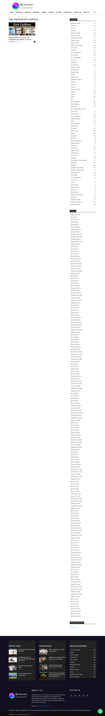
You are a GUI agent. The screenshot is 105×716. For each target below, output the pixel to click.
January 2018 (74, 467)
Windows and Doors (76, 202)
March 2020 (74, 403)
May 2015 (73, 545)
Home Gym (74, 106)
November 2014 (75, 560)
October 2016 (74, 503)
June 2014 (73, 572)
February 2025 (74, 258)
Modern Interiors (75, 143)
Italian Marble (74, 126)
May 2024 (73, 281)
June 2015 (73, 542)
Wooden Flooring (75, 204)
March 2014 (74, 579)
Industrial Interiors (75, 118)
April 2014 (73, 577)
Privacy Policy (33, 714)
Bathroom (19, 12)
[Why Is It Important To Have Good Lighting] (43, 651)
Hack (72, 99)
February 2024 (74, 288)
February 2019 (74, 435)
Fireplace (73, 82)
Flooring (73, 87)
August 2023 (74, 303)
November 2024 (75, 266)
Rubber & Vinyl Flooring (77, 170)
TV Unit (73, 182)
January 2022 (74, 349)
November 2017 (75, 471)
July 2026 (73, 217)
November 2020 (75, 383)
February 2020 (74, 405)
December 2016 (75, 498)
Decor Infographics (76, 57)
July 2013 (73, 599)
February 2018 (74, 464)
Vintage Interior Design (77, 194)
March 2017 (74, 491)
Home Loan (74, 111)
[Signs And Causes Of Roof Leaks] (13, 668)
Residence (73, 165)
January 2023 (74, 320)
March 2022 (74, 344)
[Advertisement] (66, 6)
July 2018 (73, 452)
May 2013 (73, 604)
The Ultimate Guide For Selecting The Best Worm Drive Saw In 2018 (26, 659)
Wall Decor (74, 197)
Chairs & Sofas (75, 43)
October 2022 (74, 327)
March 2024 (74, 285)
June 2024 (73, 278)
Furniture (36, 12)
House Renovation (76, 116)
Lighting (73, 133)
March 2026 (74, 227)
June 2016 (73, 513)
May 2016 (73, 515)
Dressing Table (75, 69)
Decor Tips (74, 60)
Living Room (67, 12)
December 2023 (75, 293)
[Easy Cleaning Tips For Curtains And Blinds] (13, 651)
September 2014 (75, 564)
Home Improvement (76, 109)
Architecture (74, 25)
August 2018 (74, 449)
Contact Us (77, 12)
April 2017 (73, 489)
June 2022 (73, 337)
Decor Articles (74, 55)
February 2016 (74, 523)
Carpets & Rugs (75, 40)
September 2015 (75, 535)
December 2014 (75, 557)
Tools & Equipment (76, 177)
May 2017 (73, 486)
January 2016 (74, 525)
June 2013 (73, 601)
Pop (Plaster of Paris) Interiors (79, 160)
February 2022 (74, 347)
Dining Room (74, 62)
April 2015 (73, 547)
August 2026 (74, 214)
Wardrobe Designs (76, 199)
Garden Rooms (74, 627)
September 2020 (75, 388)
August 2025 (74, 244)
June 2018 (73, 454)
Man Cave (73, 138)
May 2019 (73, 427)
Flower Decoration (76, 89)
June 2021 (73, 366)
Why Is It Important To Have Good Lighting (56, 650)
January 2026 (74, 232)
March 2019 (74, 432)
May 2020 (73, 398)
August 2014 (74, 567)
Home (11, 12)
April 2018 (73, 459)
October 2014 (74, 562)
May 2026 (73, 222)
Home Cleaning (75, 104)
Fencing (73, 74)
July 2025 (73, 246)
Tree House (74, 180)
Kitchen (58, 12)
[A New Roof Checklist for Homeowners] (13, 675)
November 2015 (75, 530)
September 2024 (75, 271)
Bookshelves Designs (76, 38)
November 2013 (75, 589)
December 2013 (75, 586)
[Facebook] (71, 695)
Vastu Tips (73, 189)
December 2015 (75, 528)
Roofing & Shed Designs (77, 167)
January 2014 (74, 584)
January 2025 (74, 261)
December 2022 (75, 322)
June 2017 (73, 484)
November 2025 (75, 236)
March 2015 (74, 550)
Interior (51, 12)
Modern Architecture (76, 140)
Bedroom (28, 12)
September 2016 (75, 506)
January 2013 (74, 613)
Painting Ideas (74, 153)
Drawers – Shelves (76, 67)
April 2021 (73, 371)
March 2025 (74, 256)
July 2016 (73, 511)
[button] (94, 12)
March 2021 (74, 374)
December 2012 (75, 616)
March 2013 (74, 609)
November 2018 (75, 442)
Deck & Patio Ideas (76, 52)
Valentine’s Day (75, 187)
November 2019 (75, 413)
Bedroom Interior (75, 35)
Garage (73, 94)
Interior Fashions (75, 123)
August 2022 (74, 332)
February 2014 (74, 582)
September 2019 (75, 418)
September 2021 (75, 359)
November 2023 (75, 295)
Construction (74, 47)
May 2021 (73, 369)
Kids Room (74, 128)
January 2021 (74, 378)
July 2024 (73, 276)
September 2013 (75, 594)
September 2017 (75, 476)
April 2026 (73, 224)
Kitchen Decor (74, 131)
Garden (44, 12)
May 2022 (73, 339)
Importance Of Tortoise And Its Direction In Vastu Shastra (57, 658)
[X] (87, 695)
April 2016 (73, 518)
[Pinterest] (83, 695)
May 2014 (73, 574)
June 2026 (73, 219)
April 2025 (73, 254)
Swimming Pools (75, 172)
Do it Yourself (74, 65)
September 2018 (75, 447)
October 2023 (74, 298)
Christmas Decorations (77, 45)
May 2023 (73, 310)
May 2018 (73, 457)
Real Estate (74, 163)
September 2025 (75, 241)
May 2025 (73, 251)
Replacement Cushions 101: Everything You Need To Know (20, 38)
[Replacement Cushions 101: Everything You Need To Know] (22, 28)
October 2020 (74, 386)
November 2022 (75, 325)
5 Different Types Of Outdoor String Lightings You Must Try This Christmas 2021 (57, 674)
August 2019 (74, 420)
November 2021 (75, 354)
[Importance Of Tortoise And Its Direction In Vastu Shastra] (43, 659)
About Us (86, 12)
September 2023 (75, 300)
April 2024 (73, 283)
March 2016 (74, 520)
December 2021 (75, 351)
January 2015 (74, 555)
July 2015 (73, 540)
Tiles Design (74, 175)
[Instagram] (75, 695)
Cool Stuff (73, 50)
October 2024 (74, 268)
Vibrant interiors (75, 192)
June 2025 (73, 249)
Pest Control (74, 155)
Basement (73, 30)
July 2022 (73, 334)
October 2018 (74, 445)
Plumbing (73, 158)
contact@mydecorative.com (45, 706)
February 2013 (74, 611)
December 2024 (75, 263)
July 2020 (73, 393)
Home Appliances (75, 101)
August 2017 (74, 479)
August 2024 (74, 273)
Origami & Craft (75, 150)
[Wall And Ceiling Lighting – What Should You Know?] (43, 667)
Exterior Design (75, 72)
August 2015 (74, 538)
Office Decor (74, 148)
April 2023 (73, 312)
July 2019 (73, 422)
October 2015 (74, 533)
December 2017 (75, 469)
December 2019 (75, 410)
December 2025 (75, 234)
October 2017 (74, 474)
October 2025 (74, 239)
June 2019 (73, 425)
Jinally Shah (12, 41)
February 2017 (74, 493)
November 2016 (75, 501)
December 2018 (75, 440)
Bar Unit (73, 28)
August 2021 (74, 361)
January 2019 (74, 437)
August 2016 (74, 508)
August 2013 (74, 596)
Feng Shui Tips (74, 77)
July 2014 (73, 569)
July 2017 (73, 481)
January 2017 (74, 496)
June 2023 (73, 307)
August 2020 (74, 391)
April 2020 (73, 400)
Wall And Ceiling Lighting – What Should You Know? (56, 666)
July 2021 (73, 364)
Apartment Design (75, 23)
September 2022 (75, 329)
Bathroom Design (75, 33)
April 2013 (73, 606)
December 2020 (75, 381)
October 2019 (74, 415)
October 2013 (74, 591)
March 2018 (74, 462)
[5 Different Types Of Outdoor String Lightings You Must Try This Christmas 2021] (43, 675)
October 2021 (74, 356)
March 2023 (74, 315)
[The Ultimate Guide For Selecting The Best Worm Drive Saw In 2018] (13, 659)
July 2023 (73, 305)
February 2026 (74, 229)
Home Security (75, 114)
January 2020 (74, 408)
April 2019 (73, 430)
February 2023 (74, 317)
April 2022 (73, 342)
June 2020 (73, 396)
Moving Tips (74, 145)
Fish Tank (73, 84)
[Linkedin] (79, 695)
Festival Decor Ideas (76, 79)
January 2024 (74, 290)
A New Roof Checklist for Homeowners (25, 674)
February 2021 (74, 376)
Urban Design (74, 185)
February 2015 (74, 552)
